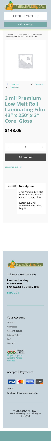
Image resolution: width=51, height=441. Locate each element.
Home (7, 34)
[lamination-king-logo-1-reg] (25, 2)
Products (14, 34)
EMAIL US (13, 292)
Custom (18, 167)
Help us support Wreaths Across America (15, 358)
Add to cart (25, 157)
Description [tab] (12, 185)
